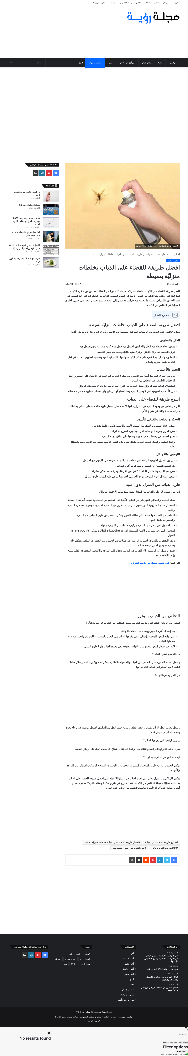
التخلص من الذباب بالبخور (163, 847)
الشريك (58, 959)
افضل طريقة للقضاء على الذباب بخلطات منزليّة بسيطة (111, 842)
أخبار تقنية (129, 963)
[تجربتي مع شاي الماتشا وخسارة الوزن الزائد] (51, 262)
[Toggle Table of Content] (173, 315)
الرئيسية (175, 2)
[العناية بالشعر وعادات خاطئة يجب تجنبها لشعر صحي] (51, 236)
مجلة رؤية (86, 1012)
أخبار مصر (129, 974)
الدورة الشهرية (70, 959)
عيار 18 (74, 964)
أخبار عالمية (128, 969)
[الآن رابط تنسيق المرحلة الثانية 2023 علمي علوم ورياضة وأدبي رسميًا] (51, 249)
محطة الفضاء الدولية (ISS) (29, 205)
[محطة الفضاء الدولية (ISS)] (51, 209)
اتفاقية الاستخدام (143, 2)
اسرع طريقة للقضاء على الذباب (160, 842)
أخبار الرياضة (128, 958)
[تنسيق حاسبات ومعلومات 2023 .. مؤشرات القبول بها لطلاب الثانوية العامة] (51, 222)
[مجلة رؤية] (153, 18)
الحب (78, 954)
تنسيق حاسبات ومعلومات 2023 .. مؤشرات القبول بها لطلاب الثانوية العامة (25, 221)
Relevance (183, 1042)
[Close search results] (49, 1033)
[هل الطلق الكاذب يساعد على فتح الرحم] (51, 196)
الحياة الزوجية (85, 959)
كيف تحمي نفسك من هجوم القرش (150, 562)
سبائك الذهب (85, 964)
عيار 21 (64, 964)
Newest (174, 1042)
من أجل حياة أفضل (127, 62)
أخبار (161, 62)
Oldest (166, 1042)
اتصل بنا (156, 2)
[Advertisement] (64, 31)
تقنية (110, 62)
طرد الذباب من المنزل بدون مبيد (129, 847)
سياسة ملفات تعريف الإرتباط (104, 2)
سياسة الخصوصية (126, 2)
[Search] (94, 1029)
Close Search (182, 1051)
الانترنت (87, 954)
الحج (81, 62)
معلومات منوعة (95, 62)
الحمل (70, 954)
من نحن (165, 2)
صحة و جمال (147, 62)
